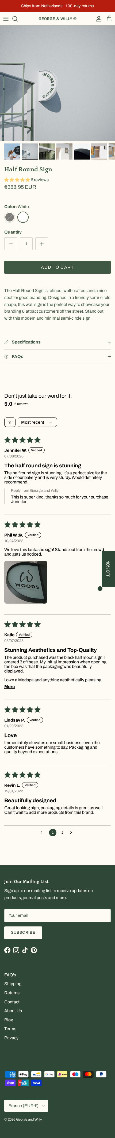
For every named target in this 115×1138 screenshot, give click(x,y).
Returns (12, 993)
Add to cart (57, 267)
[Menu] (6, 19)
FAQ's (10, 975)
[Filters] (10, 422)
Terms (10, 1028)
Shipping (12, 983)
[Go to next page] (72, 832)
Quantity (13, 232)
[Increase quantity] (41, 243)
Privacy (11, 1038)
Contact (12, 1002)
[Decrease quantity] (10, 243)
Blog (8, 1020)
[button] (17, 180)
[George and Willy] (57, 19)
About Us (13, 1010)
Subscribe (23, 932)
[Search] (18, 19)
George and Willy (28, 1119)
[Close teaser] (100, 588)
